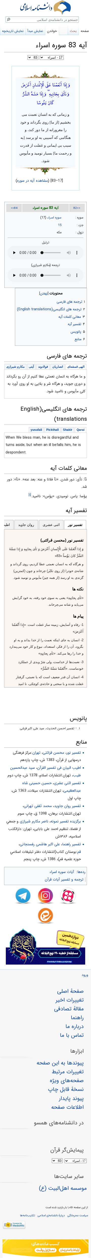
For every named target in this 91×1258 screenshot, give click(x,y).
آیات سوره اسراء (62, 872)
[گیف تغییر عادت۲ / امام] (45, 1248)
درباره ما (74, 1026)
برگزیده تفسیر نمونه (66, 821)
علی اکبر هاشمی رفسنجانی (40, 844)
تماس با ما (72, 1035)
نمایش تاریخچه (13, 31)
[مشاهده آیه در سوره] (45, 74)
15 (59, 225)
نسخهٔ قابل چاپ (66, 1089)
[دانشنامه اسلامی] (45, 7)
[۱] (30, 494)
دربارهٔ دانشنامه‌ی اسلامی (51, 1215)
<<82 (76, 208)
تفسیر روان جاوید (67, 806)
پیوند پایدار (71, 1098)
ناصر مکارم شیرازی (34, 821)
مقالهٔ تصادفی (69, 1009)
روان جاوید (26, 525)
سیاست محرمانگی (77, 1215)
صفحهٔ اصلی (70, 991)
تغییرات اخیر (70, 1000)
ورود (85, 975)
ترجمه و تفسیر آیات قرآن (64, 879)
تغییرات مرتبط (68, 1072)
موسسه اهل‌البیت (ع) (63, 1188)
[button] (82, 292)
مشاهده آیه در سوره (32, 181)
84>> (14, 208)
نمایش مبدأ (35, 31)
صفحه (85, 31)
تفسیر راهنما (71, 844)
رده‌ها (81, 872)
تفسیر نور (75, 525)
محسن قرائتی (53, 753)
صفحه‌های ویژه (67, 1080)
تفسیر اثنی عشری (67, 783)
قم (79, 852)
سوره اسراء (54, 217)
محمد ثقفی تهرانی (38, 806)
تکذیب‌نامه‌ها (27, 1215)
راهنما (77, 1017)
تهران (36, 753)
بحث (73, 31)
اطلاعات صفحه (67, 1107)
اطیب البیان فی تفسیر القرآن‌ (59, 768)
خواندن (52, 31)
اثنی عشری (51, 525)
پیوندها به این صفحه (60, 1063)
